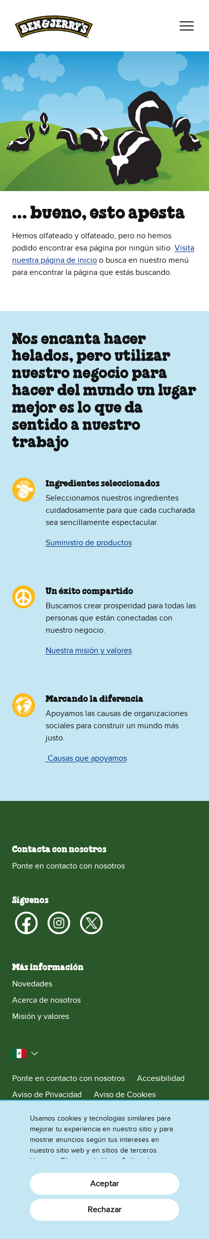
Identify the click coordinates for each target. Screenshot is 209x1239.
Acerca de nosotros (46, 1000)
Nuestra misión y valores (89, 650)
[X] (91, 923)
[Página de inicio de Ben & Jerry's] (53, 25)
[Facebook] (26, 923)
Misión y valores (40, 1016)
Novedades (32, 984)
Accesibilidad (161, 1078)
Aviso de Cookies (125, 1095)
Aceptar (104, 1184)
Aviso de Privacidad (47, 1095)
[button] (25, 1053)
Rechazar (104, 1209)
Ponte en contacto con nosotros (68, 866)
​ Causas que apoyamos (86, 758)
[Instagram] (59, 923)
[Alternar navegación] (186, 26)
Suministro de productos (89, 543)
